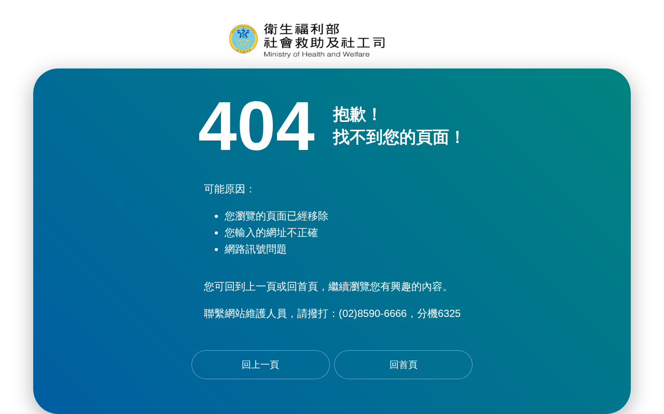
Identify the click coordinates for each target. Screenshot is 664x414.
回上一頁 (260, 365)
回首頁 (404, 365)
